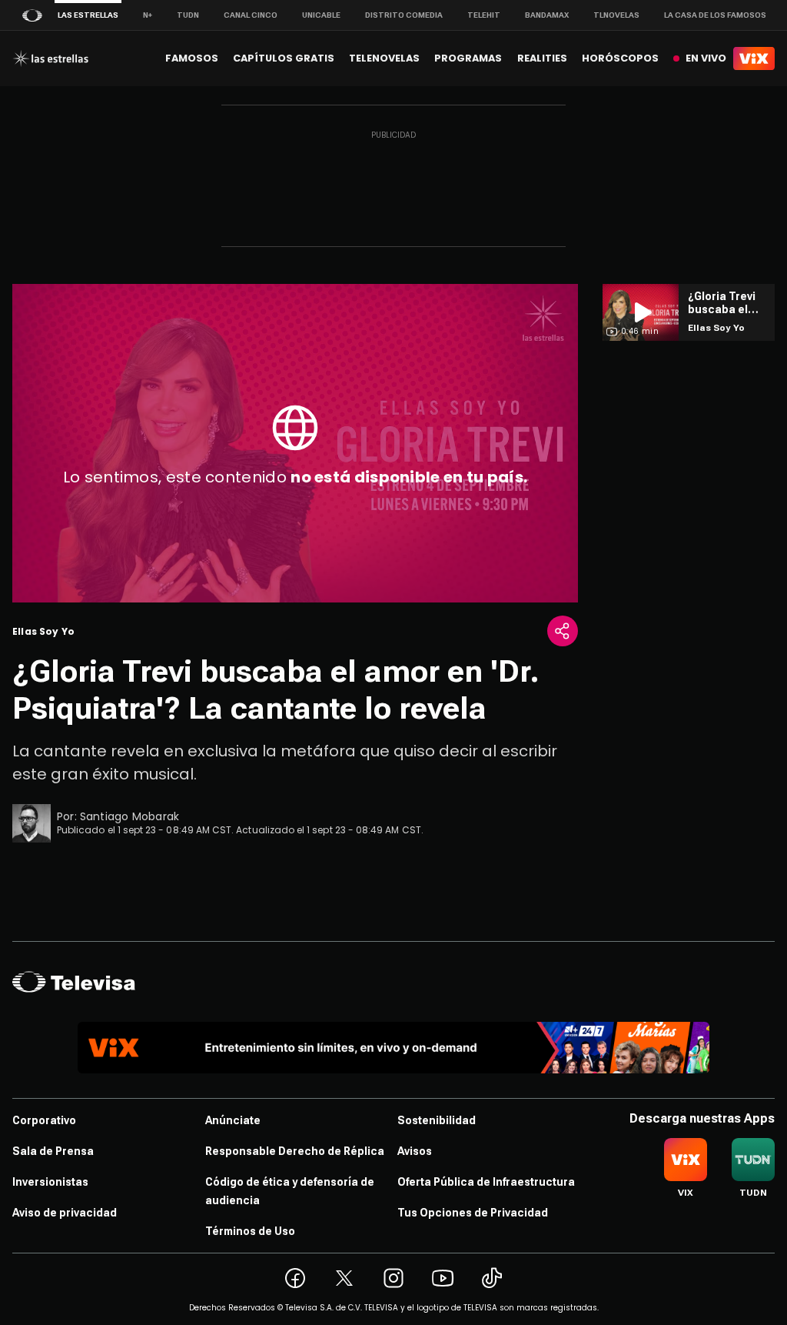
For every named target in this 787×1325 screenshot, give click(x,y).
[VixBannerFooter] (393, 1047)
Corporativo (44, 1120)
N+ (147, 15)
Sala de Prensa (53, 1151)
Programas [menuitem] (468, 58)
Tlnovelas (616, 15)
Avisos (414, 1151)
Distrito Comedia (404, 15)
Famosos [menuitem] (191, 58)
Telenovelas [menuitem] (384, 58)
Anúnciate (233, 1120)
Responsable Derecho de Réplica (294, 1151)
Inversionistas (50, 1182)
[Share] (562, 631)
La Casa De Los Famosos (715, 15)
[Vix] (754, 58)
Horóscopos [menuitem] (620, 58)
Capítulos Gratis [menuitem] (283, 58)
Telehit (483, 15)
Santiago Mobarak (129, 816)
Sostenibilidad (436, 1120)
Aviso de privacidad (64, 1213)
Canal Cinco (250, 15)
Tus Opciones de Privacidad (472, 1213)
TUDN (188, 15)
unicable (321, 15)
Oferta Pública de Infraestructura (486, 1182)
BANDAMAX (547, 15)
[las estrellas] (50, 58)
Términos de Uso (250, 1231)
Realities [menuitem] (542, 58)
